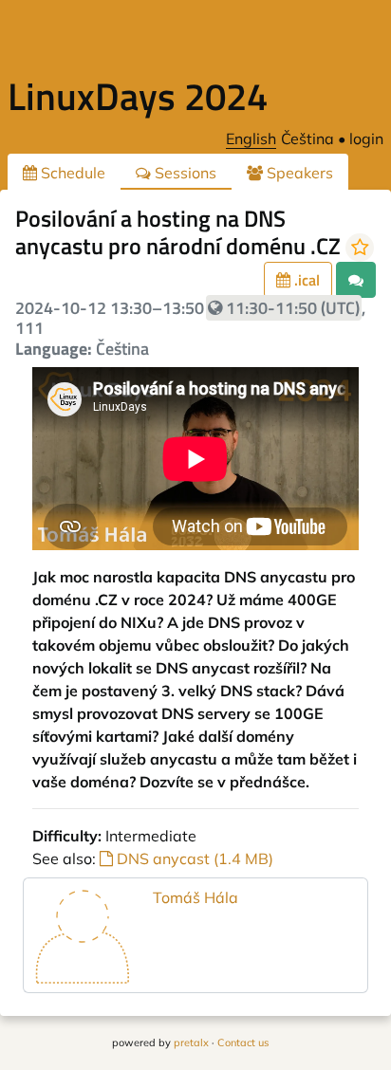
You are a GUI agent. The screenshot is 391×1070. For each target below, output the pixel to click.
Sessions (183, 172)
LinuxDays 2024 (138, 96)
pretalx (191, 1042)
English (251, 138)
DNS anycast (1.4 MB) (193, 858)
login (366, 138)
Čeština (307, 138)
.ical (305, 279)
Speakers (298, 172)
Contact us (243, 1042)
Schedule (71, 172)
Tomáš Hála (195, 897)
